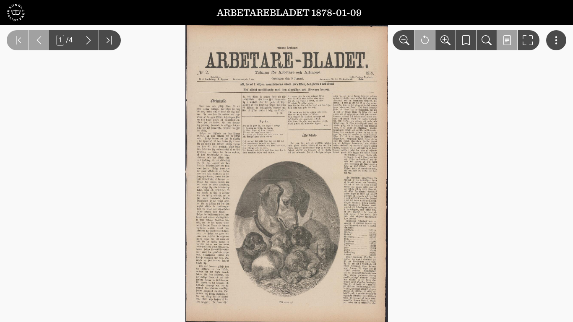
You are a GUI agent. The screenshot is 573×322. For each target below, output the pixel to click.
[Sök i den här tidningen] (487, 40)
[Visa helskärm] (528, 40)
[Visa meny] (556, 40)
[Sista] (110, 40)
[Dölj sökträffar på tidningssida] (507, 40)
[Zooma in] (445, 40)
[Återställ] (425, 40)
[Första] (18, 40)
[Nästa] (88, 40)
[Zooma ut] (403, 40)
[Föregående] (39, 40)
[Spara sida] (466, 40)
